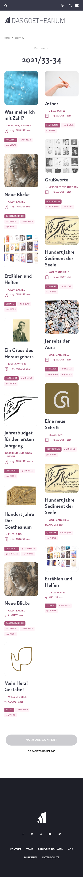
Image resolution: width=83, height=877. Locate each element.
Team (29, 849)
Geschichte (12, 471)
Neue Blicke (17, 195)
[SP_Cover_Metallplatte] (21, 496)
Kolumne (11, 140)
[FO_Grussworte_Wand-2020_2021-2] (62, 156)
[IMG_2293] (62, 398)
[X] (32, 834)
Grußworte (56, 180)
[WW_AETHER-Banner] (62, 83)
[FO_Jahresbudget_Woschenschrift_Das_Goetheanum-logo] (21, 409)
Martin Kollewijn (19, 125)
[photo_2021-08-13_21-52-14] (62, 230)
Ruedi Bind (15, 534)
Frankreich (52, 125)
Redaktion (55, 435)
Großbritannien (15, 216)
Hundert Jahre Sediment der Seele (60, 259)
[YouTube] (50, 834)
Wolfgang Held (59, 272)
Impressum (30, 857)
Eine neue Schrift (55, 424)
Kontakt (15, 849)
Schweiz (10, 304)
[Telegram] (59, 834)
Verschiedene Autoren (63, 187)
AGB (70, 849)
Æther (51, 104)
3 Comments (28, 549)
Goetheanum (53, 201)
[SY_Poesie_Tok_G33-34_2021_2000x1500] (21, 659)
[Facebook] (23, 834)
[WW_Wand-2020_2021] (21, 252)
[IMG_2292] (21, 88)
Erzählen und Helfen (18, 279)
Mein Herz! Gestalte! (16, 686)
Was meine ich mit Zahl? (19, 115)
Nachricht (11, 378)
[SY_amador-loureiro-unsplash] (62, 317)
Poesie (9, 710)
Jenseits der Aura (57, 344)
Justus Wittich (17, 364)
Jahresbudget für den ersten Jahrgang (19, 439)
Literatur (51, 369)
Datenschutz (51, 857)
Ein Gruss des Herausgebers (19, 354)
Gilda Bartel (16, 202)
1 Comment (12, 221)
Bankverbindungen (50, 849)
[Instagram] (41, 834)
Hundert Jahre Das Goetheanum (19, 521)
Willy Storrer (17, 697)
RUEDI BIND (11, 453)
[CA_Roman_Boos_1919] (21, 330)
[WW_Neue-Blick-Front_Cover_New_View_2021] (21, 170)
